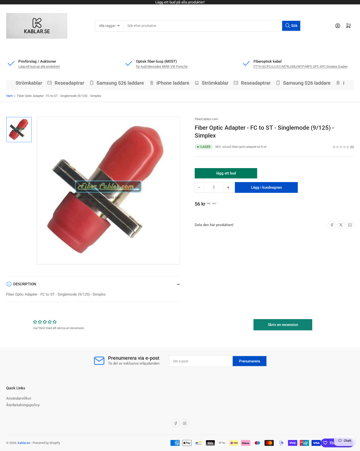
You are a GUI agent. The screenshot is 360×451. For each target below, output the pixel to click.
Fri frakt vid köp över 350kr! (197, 2)
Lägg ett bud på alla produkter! (39, 66)
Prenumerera (249, 361)
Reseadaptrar (66, 83)
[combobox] (212, 26)
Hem (9, 96)
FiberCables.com (206, 119)
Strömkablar (25, 83)
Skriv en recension (283, 325)
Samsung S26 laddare (117, 83)
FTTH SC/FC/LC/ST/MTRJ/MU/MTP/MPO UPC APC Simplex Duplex (300, 66)
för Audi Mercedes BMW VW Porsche (162, 66)
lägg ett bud (226, 174)
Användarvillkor (18, 398)
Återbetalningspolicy (23, 405)
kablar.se (24, 443)
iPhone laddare (170, 83)
